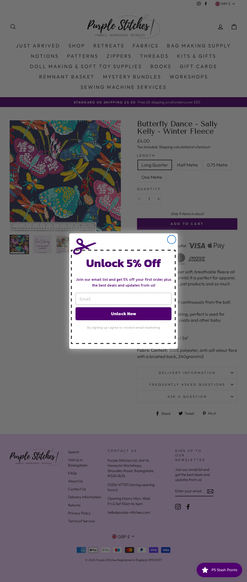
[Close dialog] (171, 239)
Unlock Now (123, 313)
